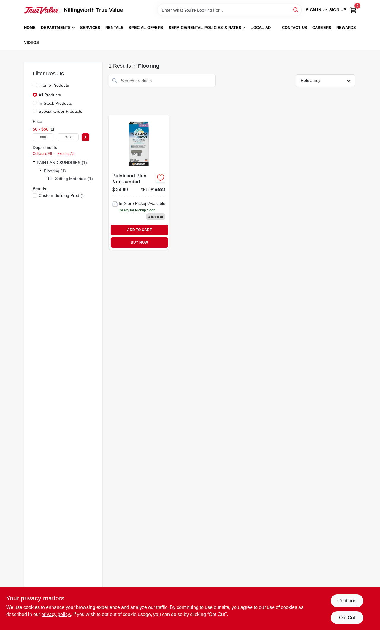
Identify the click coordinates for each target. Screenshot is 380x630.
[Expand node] (34, 162)
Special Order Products (60, 111)
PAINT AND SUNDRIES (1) (62, 162)
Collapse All (42, 154)
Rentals (114, 28)
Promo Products (54, 85)
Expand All (66, 154)
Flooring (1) (55, 170)
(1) (62, 195)
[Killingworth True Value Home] (42, 10)
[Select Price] (85, 137)
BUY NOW (139, 242)
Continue (347, 600)
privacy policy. (56, 614)
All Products (50, 94)
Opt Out (347, 617)
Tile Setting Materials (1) (70, 178)
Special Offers (146, 28)
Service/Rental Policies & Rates (205, 28)
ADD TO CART (139, 230)
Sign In (313, 9)
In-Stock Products (55, 103)
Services (90, 28)
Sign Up (337, 9)
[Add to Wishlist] (160, 177)
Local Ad (261, 28)
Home (30, 28)
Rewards (346, 28)
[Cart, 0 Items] (353, 10)
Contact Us (294, 28)
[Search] (296, 10)
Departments (56, 28)
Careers (321, 28)
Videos (31, 42)
